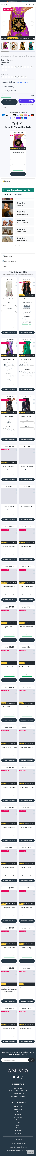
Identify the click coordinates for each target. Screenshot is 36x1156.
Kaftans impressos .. (27, 466)
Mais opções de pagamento (26, 104)
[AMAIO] (4, 4)
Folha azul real (9, 569)
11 (2, 70)
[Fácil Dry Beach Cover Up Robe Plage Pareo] (27, 513)
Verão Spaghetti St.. (9, 667)
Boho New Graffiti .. (9, 748)
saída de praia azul (26, 483)
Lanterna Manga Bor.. (27, 868)
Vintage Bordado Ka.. (26, 828)
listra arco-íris (23, 487)
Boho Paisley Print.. (9, 788)
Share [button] (4, 107)
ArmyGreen (5, 551)
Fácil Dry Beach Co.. (27, 523)
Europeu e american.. (26, 1069)
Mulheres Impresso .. (26, 1109)
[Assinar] (31, 1141)
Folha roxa (13, 584)
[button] (1, 1)
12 (6, 70)
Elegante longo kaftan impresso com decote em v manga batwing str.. (9, 1070)
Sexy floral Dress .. (27, 416)
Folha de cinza (6, 584)
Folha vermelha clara (9, 580)
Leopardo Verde (9, 537)
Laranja (26, 365)
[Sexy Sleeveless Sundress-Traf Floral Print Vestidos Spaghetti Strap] (27, 289)
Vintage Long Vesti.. (9, 988)
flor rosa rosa (27, 479)
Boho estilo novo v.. (27, 627)
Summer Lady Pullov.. (9, 627)
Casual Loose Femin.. (9, 1029)
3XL (23, 322)
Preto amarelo (7, 555)
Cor (18, 156)
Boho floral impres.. (27, 948)
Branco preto (6, 548)
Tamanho (18, 162)
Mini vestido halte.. (18, 152)
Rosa (13, 365)
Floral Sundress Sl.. (9, 416)
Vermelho (13, 548)
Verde (9, 365)
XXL (18, 77)
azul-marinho (13, 551)
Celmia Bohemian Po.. (27, 667)
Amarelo (9, 369)
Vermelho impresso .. (9, 908)
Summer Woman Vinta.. (9, 828)
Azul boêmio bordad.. (26, 708)
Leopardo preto (9, 533)
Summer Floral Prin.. (9, 299)
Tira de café (12, 558)
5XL (30, 322)
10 (31, 67)
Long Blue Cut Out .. (9, 708)
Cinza (13, 555)
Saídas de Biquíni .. (9, 523)
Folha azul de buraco (9, 576)
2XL (33, 319)
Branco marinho (9, 544)
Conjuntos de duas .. (27, 908)
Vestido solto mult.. (9, 359)
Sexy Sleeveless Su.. (27, 299)
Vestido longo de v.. (27, 988)
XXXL (22, 77)
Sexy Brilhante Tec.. (9, 1109)
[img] (7, 194)
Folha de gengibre (9, 573)
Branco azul (6, 566)
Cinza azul (5, 558)
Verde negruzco (12, 530)
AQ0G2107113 (26, 312)
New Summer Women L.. (27, 748)
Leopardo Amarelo (9, 540)
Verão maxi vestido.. (9, 948)
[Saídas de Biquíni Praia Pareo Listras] (9, 513)
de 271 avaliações (17, 194)
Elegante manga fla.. (9, 868)
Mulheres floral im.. (27, 788)
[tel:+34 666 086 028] (26, 4)
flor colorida (31, 487)
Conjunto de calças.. (27, 1029)
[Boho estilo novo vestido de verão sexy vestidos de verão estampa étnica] (27, 617)
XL (15, 77)
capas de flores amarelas (27, 476)
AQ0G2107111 (26, 308)
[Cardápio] (34, 4)
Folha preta (13, 566)
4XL (26, 77)
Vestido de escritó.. (27, 359)
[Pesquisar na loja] (30, 4)
